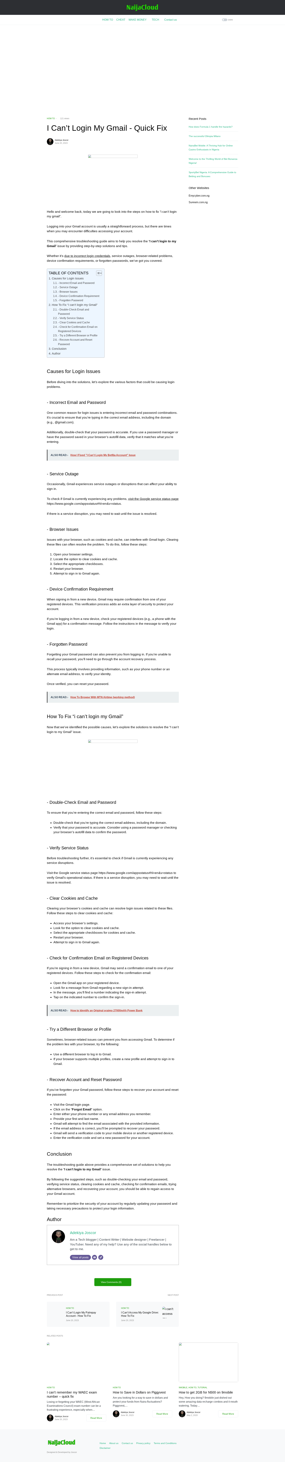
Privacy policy (143, 1443)
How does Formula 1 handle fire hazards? (211, 126)
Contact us (127, 1443)
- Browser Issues (67, 291)
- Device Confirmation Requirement (78, 295)
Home (103, 1443)
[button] (227, 19)
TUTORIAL (202, 1387)
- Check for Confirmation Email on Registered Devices (77, 329)
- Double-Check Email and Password (73, 311)
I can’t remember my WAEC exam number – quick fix (72, 1394)
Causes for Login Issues (68, 278)
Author (56, 353)
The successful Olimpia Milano (205, 136)
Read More (96, 1418)
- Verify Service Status (71, 318)
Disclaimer (105, 1448)
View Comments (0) (111, 1282)
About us (113, 1443)
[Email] (94, 1257)
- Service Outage (68, 287)
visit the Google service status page (153, 499)
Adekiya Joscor (61, 140)
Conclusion (59, 348)
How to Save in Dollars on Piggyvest (139, 1392)
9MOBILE (183, 1387)
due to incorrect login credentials (87, 256)
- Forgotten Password (70, 300)
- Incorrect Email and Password (76, 282)
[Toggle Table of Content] (97, 273)
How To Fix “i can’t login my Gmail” (74, 304)
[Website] (100, 1257)
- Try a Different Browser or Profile (77, 335)
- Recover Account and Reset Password (75, 341)
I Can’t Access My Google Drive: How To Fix (140, 1314)
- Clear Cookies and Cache (74, 322)
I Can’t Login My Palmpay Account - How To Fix (81, 1314)
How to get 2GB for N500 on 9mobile (206, 1392)
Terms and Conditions (165, 1443)
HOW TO (51, 118)
